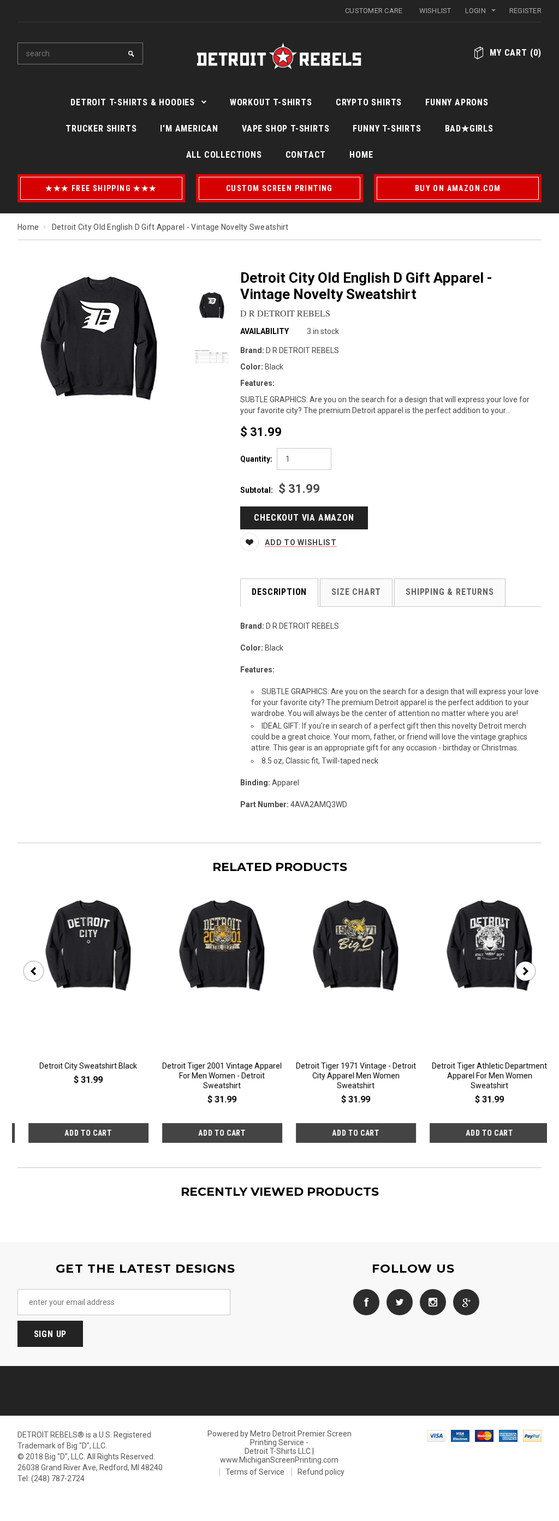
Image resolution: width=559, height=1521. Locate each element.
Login (475, 11)
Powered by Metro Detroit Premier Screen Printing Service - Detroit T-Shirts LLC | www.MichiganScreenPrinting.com (279, 1446)
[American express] (508, 1434)
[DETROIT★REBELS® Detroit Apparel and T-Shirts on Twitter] (397, 1301)
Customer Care (373, 11)
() (516, 52)
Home (28, 227)
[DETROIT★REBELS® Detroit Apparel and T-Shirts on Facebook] (363, 1301)
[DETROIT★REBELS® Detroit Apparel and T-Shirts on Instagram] (430, 1301)
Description (279, 592)
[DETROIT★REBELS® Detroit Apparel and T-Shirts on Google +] (463, 1301)
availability (264, 331)
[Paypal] (532, 1434)
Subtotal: (256, 490)
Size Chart (356, 592)
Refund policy (321, 1472)
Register (525, 11)
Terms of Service (254, 1472)
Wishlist (435, 11)
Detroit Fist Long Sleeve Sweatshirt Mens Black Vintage (480, 1070)
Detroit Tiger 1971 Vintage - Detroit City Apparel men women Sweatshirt (213, 1075)
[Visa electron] (460, 1434)
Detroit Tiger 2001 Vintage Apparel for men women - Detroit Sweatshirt (79, 1075)
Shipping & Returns (449, 592)
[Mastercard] (484, 1434)
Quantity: (256, 459)
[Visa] (436, 1434)
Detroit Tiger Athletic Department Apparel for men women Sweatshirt (346, 1075)
